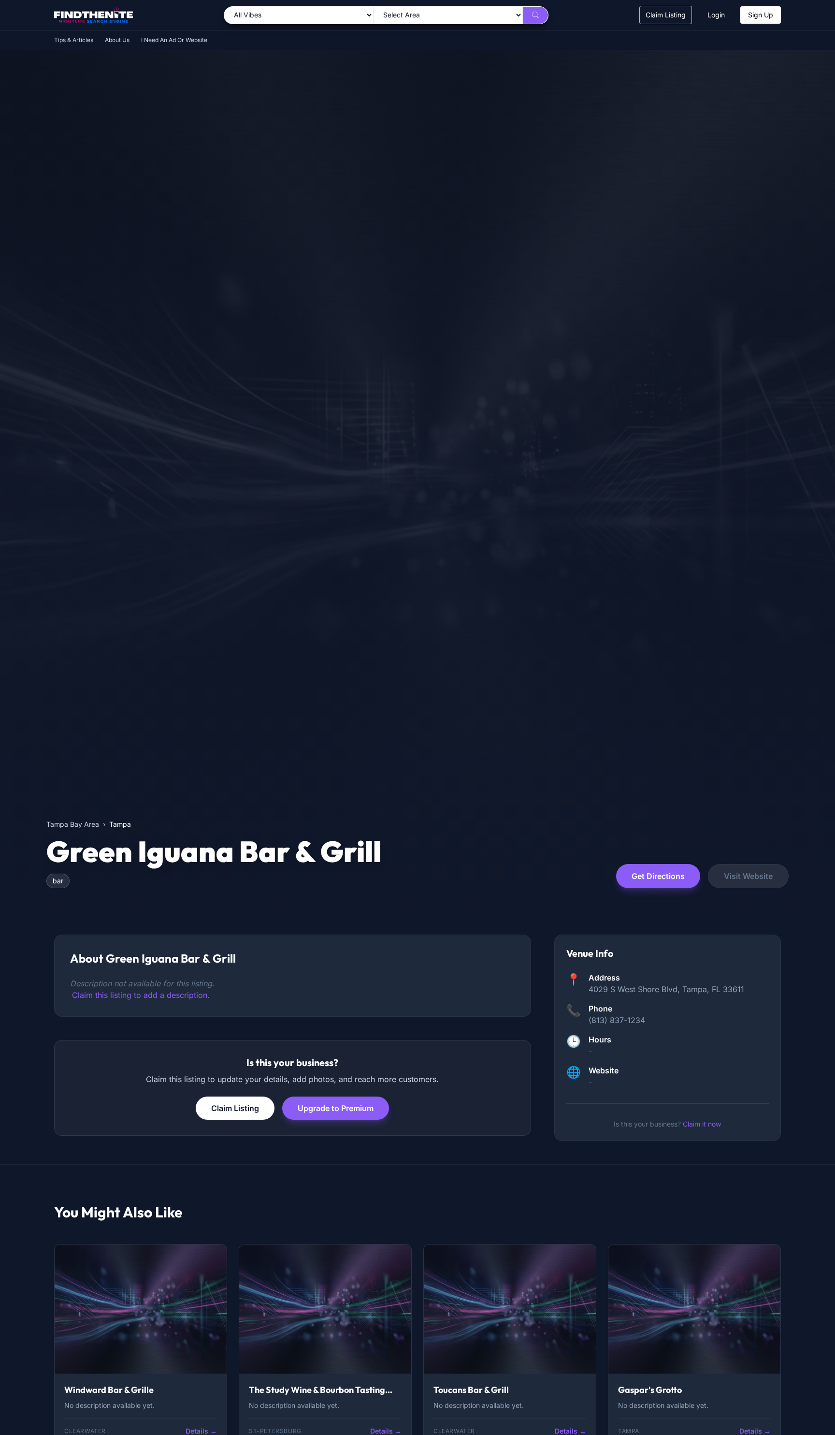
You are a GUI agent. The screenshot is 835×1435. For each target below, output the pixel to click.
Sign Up (760, 15)
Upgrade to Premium (336, 1108)
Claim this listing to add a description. (141, 995)
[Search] (535, 15)
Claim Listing (666, 15)
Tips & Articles (73, 40)
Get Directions (658, 876)
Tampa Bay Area (72, 824)
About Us (117, 40)
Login (716, 15)
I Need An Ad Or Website (174, 40)
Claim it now (702, 1124)
